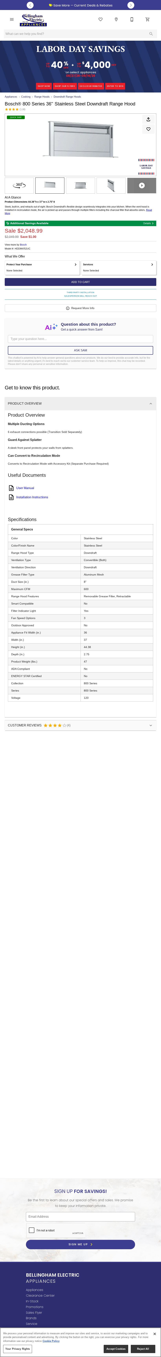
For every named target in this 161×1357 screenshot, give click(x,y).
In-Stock (32, 1301)
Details (147, 223)
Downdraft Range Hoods (67, 96)
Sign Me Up (79, 1244)
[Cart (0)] (147, 19)
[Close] (154, 1334)
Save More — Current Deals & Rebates (83, 5)
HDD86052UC (22, 248)
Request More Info (82, 308)
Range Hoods (42, 96)
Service (31, 1324)
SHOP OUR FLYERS (65, 86)
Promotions (34, 1307)
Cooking (25, 96)
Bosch (23, 244)
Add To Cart (80, 282)
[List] (100, 19)
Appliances (11, 96)
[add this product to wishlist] (148, 129)
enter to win (115, 86)
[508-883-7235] (132, 19)
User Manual (25, 488)
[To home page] (33, 20)
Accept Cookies (116, 1348)
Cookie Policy (51, 1341)
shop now (44, 86)
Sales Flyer (34, 1312)
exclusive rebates (91, 86)
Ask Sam (80, 350)
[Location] (116, 19)
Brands (31, 1318)
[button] (11, 19)
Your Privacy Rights (17, 1348)
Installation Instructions (32, 497)
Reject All (143, 1348)
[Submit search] (151, 33)
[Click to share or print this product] (148, 119)
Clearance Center (40, 1295)
